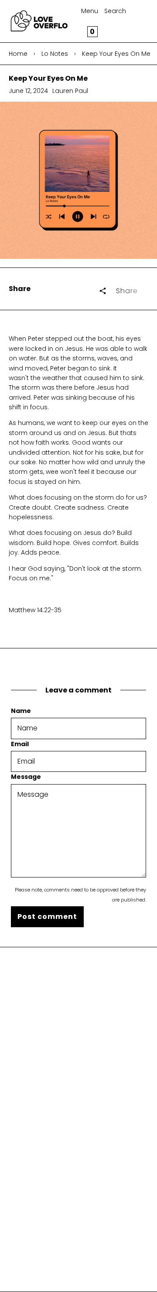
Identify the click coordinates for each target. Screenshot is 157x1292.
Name (21, 710)
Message (26, 776)
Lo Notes (54, 53)
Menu (89, 11)
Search (115, 11)
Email (20, 744)
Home (18, 53)
